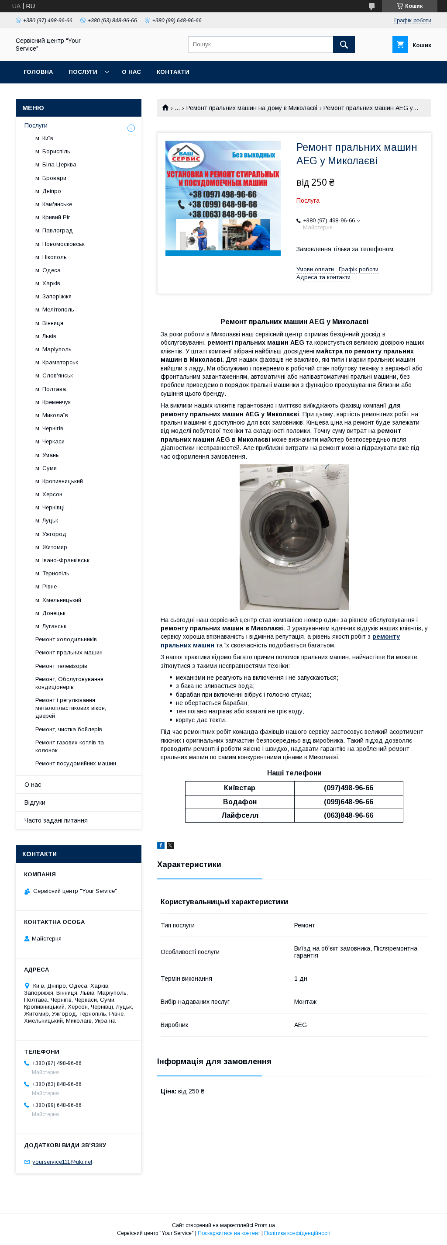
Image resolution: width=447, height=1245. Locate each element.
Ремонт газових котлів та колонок (69, 746)
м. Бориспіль (52, 151)
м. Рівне (46, 586)
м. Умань (47, 455)
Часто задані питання (56, 820)
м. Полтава (50, 389)
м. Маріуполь (53, 349)
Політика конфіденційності (297, 1233)
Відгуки (34, 802)
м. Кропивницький (59, 481)
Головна (38, 72)
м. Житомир (51, 547)
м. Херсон (48, 494)
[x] (170, 846)
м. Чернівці (50, 507)
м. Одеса (48, 270)
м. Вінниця (49, 323)
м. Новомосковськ (60, 244)
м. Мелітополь (54, 309)
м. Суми (46, 468)
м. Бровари (50, 178)
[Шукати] (344, 44)
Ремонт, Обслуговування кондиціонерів (69, 683)
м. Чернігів (49, 428)
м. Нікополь (51, 257)
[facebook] (161, 846)
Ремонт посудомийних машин (75, 763)
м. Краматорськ (56, 362)
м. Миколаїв (51, 415)
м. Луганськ (50, 626)
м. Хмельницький (58, 600)
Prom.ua (264, 1225)
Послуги (83, 72)
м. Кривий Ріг (52, 217)
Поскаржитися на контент (229, 1233)
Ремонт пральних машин (69, 652)
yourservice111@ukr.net (62, 1162)
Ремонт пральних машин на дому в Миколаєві (251, 107)
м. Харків (47, 283)
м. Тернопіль (52, 573)
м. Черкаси (50, 441)
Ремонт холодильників (66, 639)
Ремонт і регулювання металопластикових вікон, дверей (70, 708)
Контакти (173, 72)
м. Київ (44, 138)
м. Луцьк (46, 520)
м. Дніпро (48, 191)
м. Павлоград (54, 230)
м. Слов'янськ (54, 375)
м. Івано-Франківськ (62, 560)
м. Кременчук (53, 402)
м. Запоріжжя (53, 296)
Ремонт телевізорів (61, 666)
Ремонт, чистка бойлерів (68, 729)
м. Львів (45, 336)
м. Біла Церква (55, 164)
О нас (131, 72)
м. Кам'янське (53, 204)
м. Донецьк (50, 613)
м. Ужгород (50, 534)
